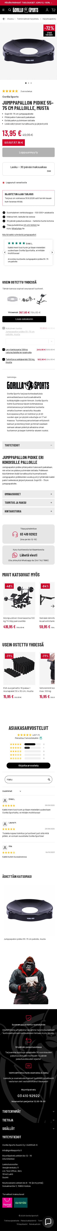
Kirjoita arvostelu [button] (29, 765)
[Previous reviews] (5, 252)
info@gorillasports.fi (12, 1150)
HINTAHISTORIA (13, 511)
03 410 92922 (30, 225)
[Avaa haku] (9, 10)
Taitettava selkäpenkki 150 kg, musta (20, 361)
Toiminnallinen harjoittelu (28, 19)
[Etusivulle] (28, 9)
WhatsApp (17, 228)
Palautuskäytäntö (28, 1220)
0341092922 (8, 1158)
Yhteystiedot (22, 1224)
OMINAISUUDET (13, 494)
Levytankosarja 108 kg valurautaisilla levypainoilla (19, 351)
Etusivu (10, 19)
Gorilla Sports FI (31, 1215)
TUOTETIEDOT (12, 445)
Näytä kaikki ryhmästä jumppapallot (19, 234)
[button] (10, 91)
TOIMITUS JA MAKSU (15, 502)
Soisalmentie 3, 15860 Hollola (16, 1186)
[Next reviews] (52, 252)
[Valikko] (3, 10)
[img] (8, 805)
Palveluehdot (34, 1224)
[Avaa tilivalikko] (47, 10)
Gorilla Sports (10, 96)
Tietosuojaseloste (11, 1220)
